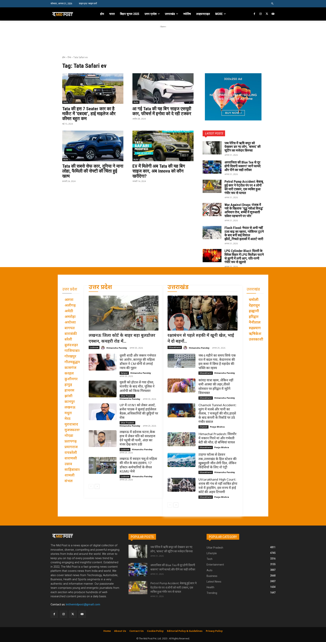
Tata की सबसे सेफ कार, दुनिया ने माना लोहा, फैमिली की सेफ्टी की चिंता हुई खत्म (92, 171)
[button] (272, 4)
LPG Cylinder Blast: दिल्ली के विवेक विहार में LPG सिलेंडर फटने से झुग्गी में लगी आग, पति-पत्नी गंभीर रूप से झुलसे (244, 256)
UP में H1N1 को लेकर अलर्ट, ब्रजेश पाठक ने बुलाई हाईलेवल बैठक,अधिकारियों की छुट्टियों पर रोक (139, 411)
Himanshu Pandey (116, 347)
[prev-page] (91, 486)
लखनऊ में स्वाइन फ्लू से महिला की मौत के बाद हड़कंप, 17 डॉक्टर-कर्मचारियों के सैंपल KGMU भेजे (138, 465)
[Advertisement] (163, 37)
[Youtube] (272, 14)
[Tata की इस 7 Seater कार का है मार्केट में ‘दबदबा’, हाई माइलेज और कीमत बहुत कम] (92, 88)
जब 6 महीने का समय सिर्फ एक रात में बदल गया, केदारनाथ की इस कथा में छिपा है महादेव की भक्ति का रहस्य (217, 362)
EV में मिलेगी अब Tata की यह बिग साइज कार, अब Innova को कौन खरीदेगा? (158, 171)
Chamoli (203, 426)
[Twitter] (266, 14)
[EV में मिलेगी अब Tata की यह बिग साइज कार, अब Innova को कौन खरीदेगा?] (163, 146)
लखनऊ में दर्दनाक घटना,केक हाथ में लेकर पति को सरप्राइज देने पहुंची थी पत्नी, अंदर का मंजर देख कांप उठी (137, 438)
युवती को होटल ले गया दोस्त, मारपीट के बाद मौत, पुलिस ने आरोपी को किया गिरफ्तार (137, 387)
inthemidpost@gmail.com (83, 604)
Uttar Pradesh (127, 396)
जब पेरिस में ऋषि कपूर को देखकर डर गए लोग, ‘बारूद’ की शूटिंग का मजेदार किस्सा (243, 147)
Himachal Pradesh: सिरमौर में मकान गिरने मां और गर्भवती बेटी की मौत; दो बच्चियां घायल (217, 438)
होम (63, 57)
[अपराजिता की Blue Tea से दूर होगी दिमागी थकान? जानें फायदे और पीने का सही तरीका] (212, 167)
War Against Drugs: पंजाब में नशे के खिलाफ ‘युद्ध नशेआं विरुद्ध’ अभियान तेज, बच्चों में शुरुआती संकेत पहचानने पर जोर (244, 210)
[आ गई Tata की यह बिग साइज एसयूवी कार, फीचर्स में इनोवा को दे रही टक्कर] (163, 88)
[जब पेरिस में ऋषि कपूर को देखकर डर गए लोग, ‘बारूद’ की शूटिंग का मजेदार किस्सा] (212, 147)
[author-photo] (103, 348)
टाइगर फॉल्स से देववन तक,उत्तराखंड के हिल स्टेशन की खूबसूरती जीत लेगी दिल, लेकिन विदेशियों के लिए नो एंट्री (217, 461)
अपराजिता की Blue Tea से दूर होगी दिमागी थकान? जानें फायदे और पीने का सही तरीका (243, 166)
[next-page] (97, 486)
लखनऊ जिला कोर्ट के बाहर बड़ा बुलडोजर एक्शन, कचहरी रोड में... (122, 338)
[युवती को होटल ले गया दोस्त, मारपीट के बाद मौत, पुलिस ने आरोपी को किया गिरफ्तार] (103, 389)
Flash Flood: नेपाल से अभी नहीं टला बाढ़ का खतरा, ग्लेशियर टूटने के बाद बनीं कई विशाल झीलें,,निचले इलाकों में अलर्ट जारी (244, 233)
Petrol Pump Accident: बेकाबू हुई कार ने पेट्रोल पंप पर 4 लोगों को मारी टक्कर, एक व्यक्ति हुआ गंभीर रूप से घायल (244, 187)
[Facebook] (254, 14)
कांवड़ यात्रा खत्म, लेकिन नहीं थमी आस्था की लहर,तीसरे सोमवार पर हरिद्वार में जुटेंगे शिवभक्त (215, 386)
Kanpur (124, 373)
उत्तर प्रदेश (100, 287)
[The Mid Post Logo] (71, 14)
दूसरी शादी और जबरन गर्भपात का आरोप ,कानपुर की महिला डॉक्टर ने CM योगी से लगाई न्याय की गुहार (138, 362)
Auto (65, 102)
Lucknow (94, 347)
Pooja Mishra (217, 426)
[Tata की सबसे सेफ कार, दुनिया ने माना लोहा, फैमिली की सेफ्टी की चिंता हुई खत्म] (92, 146)
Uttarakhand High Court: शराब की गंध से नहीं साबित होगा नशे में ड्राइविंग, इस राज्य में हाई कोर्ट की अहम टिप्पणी (217, 486)
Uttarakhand (175, 347)
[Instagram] (260, 14)
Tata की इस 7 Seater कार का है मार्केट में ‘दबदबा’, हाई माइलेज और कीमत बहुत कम (88, 113)
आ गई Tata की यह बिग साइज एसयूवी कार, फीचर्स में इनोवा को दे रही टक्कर (161, 111)
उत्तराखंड (178, 287)
